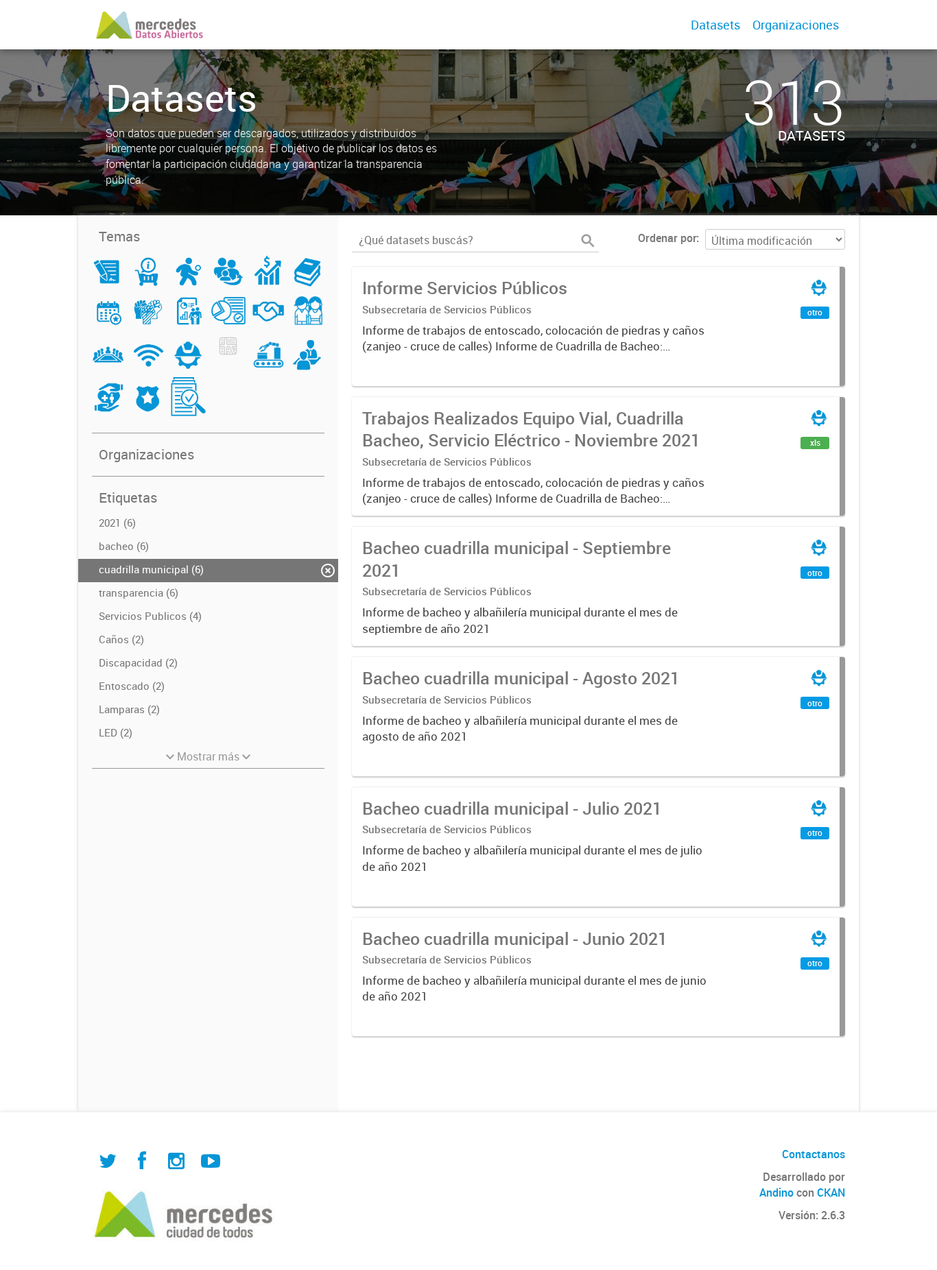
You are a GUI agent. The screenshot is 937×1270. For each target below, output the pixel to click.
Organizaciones (795, 24)
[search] (588, 240)
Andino (776, 1192)
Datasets (715, 24)
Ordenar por (667, 238)
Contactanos (813, 1154)
